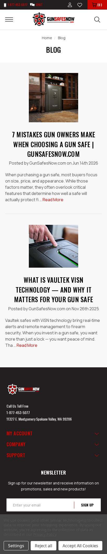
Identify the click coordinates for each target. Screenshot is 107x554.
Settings (16, 546)
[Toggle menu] (12, 19)
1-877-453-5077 (18, 412)
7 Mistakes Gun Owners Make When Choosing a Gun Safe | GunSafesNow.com (53, 144)
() (99, 5)
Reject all (43, 546)
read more (53, 199)
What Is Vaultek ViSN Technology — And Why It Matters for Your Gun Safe (53, 289)
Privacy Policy (44, 534)
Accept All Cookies (80, 546)
